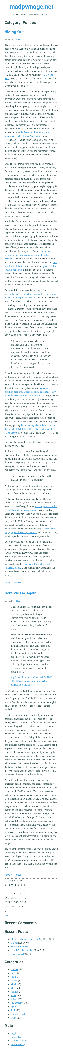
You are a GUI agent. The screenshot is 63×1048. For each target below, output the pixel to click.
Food (13, 976)
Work (13, 1017)
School (14, 999)
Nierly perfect (17, 953)
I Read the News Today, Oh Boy (26, 939)
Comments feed (18, 1040)
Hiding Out (14, 31)
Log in (14, 1033)
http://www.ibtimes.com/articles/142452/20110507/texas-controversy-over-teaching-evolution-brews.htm (31, 680)
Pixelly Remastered (20, 946)
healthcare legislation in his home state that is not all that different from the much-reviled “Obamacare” (31, 428)
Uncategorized (18, 1013)
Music (14, 987)
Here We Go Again (21, 592)
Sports (14, 1006)
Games (14, 980)
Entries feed (16, 1036)
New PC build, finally (21, 950)
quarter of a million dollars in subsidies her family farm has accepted (28, 254)
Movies (14, 984)
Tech (13, 1010)
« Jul (7, 914)
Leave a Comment (13, 582)
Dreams (14, 969)
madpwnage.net (32, 6)
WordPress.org (18, 1044)
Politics (14, 991)
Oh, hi (14, 942)
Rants (13, 995)
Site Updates (17, 1002)
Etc (12, 973)
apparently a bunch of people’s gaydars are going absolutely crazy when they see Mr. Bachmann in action (30, 391)
